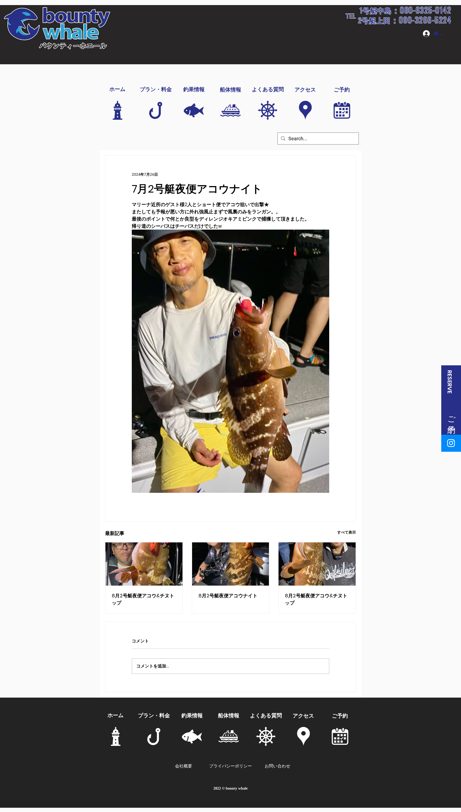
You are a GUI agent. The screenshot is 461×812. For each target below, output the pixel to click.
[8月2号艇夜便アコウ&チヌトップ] (143, 564)
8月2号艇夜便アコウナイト (227, 595)
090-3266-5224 (425, 19)
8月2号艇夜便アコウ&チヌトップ (143, 599)
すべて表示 (346, 532)
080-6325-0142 (425, 9)
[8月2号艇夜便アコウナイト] (230, 564)
